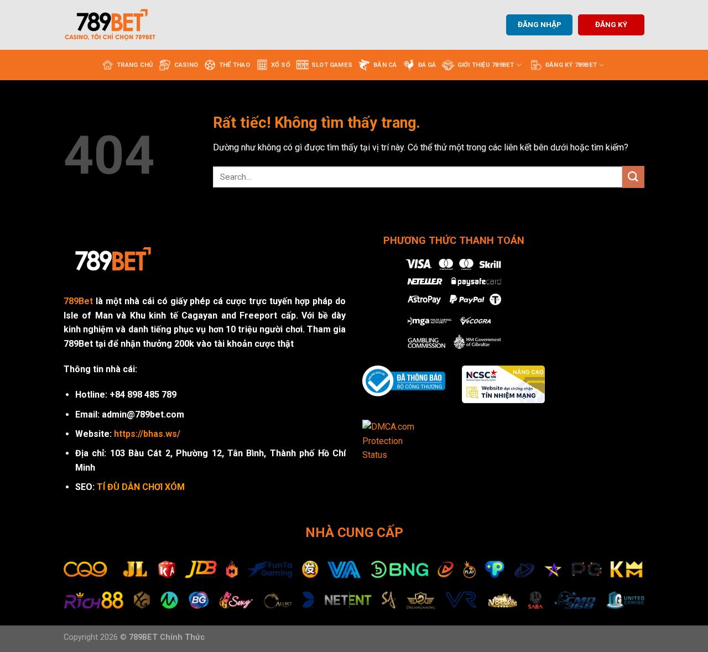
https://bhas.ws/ (147, 434)
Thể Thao (234, 65)
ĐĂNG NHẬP (539, 24)
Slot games (331, 65)
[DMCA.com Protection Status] (395, 440)
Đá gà (427, 65)
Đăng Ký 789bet (571, 65)
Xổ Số (280, 65)
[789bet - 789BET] (119, 25)
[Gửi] (633, 176)
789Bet (78, 301)
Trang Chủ (135, 65)
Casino (186, 65)
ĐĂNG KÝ (611, 24)
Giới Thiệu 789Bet (485, 65)
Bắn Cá (385, 65)
